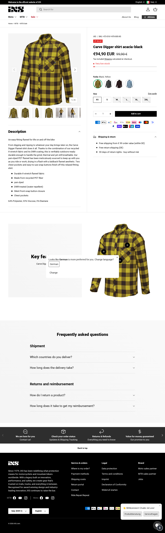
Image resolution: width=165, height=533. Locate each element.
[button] (155, 9)
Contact (75, 490)
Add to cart (136, 114)
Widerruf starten (110, 490)
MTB (22, 17)
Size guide (152, 94)
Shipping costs (78, 479)
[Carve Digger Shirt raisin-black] (118, 83)
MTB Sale (23, 23)
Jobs (140, 479)
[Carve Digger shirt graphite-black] (108, 83)
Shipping (108, 59)
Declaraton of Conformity (114, 484)
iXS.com (17, 523)
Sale (33, 17)
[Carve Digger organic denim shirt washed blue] (129, 83)
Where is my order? (80, 468)
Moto (11, 17)
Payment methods (80, 474)
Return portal (77, 484)
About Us (126, 17)
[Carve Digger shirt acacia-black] (97, 83)
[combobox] (83, 9)
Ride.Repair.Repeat (80, 495)
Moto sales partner (147, 468)
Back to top (82, 448)
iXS (94, 36)
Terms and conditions (112, 474)
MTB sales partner (147, 474)
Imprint (105, 479)
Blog (136, 17)
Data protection (109, 468)
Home (10, 23)
